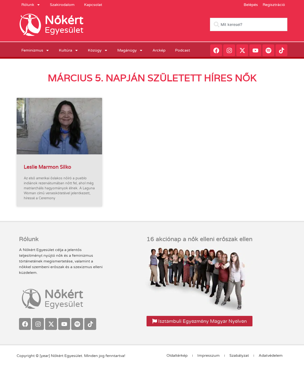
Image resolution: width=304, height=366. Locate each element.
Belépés (251, 4)
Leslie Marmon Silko (47, 167)
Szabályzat (239, 355)
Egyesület (64, 30)
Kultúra (65, 50)
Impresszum (208, 355)
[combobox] (248, 24)
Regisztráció (274, 4)
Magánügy (127, 50)
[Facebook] (216, 50)
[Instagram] (229, 50)
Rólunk (27, 4)
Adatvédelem (271, 355)
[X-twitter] (242, 50)
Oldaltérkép (177, 355)
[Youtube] (255, 50)
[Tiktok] (281, 50)
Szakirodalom (62, 4)
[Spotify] (268, 50)
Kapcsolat (93, 4)
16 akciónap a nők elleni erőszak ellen (199, 239)
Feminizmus (32, 50)
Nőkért (64, 20)
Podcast (182, 50)
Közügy (95, 50)
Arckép (159, 50)
